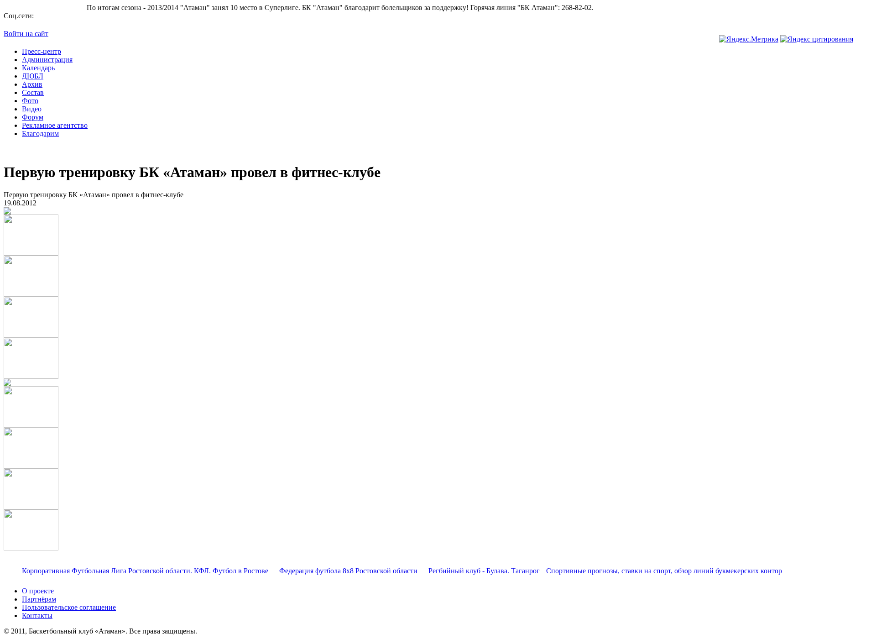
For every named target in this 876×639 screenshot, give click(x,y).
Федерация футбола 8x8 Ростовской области (348, 571)
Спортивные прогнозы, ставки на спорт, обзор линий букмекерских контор (664, 571)
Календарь (38, 68)
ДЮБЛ (32, 76)
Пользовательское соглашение (69, 607)
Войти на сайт (26, 33)
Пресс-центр (41, 51)
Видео (32, 109)
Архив (32, 84)
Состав (33, 92)
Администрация (47, 59)
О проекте (38, 591)
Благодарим (40, 133)
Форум (32, 117)
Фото (30, 101)
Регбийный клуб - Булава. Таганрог (484, 571)
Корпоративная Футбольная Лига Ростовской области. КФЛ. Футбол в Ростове (145, 571)
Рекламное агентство (55, 125)
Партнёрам (39, 599)
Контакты (37, 615)
